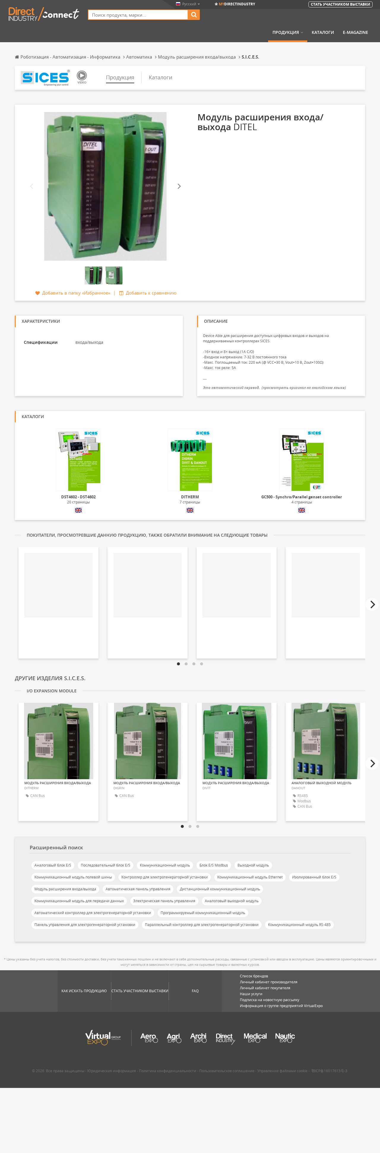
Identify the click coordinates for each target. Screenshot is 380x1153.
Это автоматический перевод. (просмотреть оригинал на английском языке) (274, 387)
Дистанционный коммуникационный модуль (220, 888)
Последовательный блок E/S (105, 865)
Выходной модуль (253, 865)
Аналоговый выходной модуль (232, 900)
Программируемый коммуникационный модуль (203, 912)
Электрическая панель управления (164, 900)
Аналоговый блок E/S (52, 865)
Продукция (286, 32)
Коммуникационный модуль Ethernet (250, 877)
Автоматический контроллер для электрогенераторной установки (92, 912)
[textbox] (138, 15)
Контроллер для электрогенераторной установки (164, 877)
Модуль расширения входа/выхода (65, 888)
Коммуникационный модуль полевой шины (73, 877)
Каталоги (323, 32)
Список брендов (254, 976)
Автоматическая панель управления (138, 888)
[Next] (178, 186)
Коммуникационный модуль (165, 865)
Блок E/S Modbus (214, 865)
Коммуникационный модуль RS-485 (299, 924)
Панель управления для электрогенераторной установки (84, 924)
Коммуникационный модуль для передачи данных (79, 900)
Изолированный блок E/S (314, 877)
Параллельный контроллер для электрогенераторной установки (202, 924)
